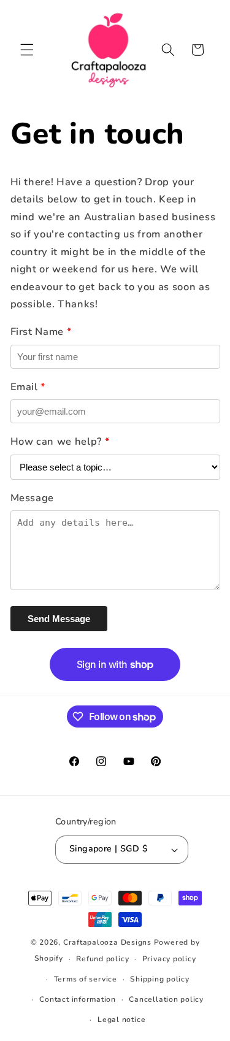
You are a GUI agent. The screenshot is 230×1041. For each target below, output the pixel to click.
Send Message (59, 618)
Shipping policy (160, 979)
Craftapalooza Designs (107, 942)
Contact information (77, 999)
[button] (27, 49)
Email (28, 387)
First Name (41, 332)
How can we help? (60, 441)
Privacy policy (169, 959)
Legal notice (121, 1019)
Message (32, 498)
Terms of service (85, 979)
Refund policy (102, 959)
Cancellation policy (166, 999)
